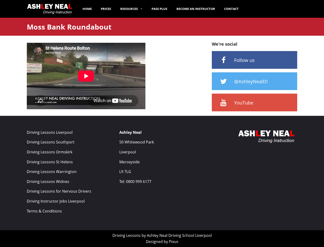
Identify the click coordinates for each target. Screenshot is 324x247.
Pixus (173, 241)
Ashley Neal (157, 235)
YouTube (243, 103)
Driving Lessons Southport (50, 142)
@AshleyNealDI (250, 81)
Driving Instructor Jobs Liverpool (56, 201)
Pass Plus (159, 9)
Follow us (244, 60)
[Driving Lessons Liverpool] (50, 8)
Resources (129, 9)
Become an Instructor (195, 9)
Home (87, 9)
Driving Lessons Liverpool (50, 132)
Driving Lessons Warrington (52, 171)
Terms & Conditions (44, 211)
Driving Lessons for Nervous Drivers (59, 191)
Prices (106, 9)
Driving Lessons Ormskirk (49, 152)
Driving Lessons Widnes (48, 181)
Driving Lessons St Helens (50, 162)
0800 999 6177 (138, 181)
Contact (231, 9)
